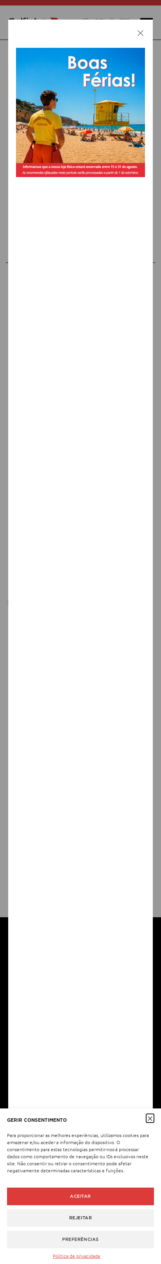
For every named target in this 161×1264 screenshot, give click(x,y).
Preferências (80, 1239)
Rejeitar (80, 1218)
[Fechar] (140, 32)
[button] (150, 1118)
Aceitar (80, 1196)
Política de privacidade (76, 1256)
